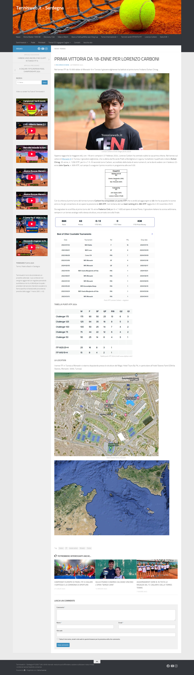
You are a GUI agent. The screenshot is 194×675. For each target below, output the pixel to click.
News (18, 37)
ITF (66, 548)
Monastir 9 (66, 159)
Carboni (61, 548)
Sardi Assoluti (21, 42)
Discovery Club (49, 37)
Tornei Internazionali (108, 37)
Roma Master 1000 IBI (32, 37)
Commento (61, 607)
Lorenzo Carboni (151, 37)
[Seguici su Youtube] (42, 48)
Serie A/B (163, 37)
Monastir (82, 548)
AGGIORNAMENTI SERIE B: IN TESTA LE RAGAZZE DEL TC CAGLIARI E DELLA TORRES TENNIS (154, 585)
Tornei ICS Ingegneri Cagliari (58, 42)
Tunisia (89, 548)
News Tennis (60, 49)
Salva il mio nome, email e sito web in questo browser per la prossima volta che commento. (89, 639)
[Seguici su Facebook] (39, 48)
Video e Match (63, 37)
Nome (59, 623)
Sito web (59, 631)
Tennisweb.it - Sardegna (40, 8)
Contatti (77, 42)
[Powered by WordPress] (24, 670)
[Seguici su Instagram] (46, 48)
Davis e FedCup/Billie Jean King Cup (85, 37)
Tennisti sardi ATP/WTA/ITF (131, 37)
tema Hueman (41, 670)
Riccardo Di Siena (62, 65)
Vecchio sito (87, 42)
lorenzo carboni (73, 548)
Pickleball (41, 42)
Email (120, 623)
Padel (33, 42)
